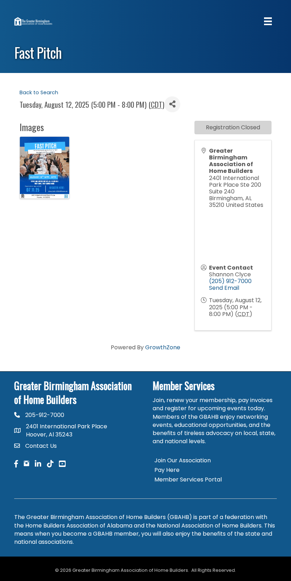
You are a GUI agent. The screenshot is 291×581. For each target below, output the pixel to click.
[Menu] (268, 21)
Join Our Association (182, 460)
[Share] (172, 104)
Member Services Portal (188, 479)
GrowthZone (162, 347)
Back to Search (39, 92)
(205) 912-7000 (230, 281)
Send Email (224, 288)
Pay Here (167, 470)
